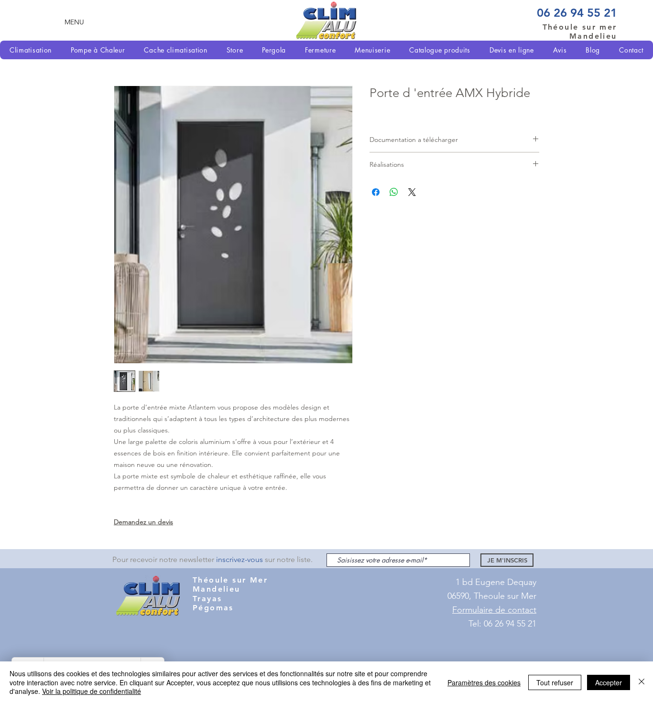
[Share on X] (412, 192)
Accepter (608, 682)
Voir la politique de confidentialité (91, 691)
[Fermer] (641, 682)
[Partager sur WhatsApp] (394, 192)
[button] (74, 21)
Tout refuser (554, 682)
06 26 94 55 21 (577, 13)
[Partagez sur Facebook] (375, 192)
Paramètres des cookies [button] (484, 682)
